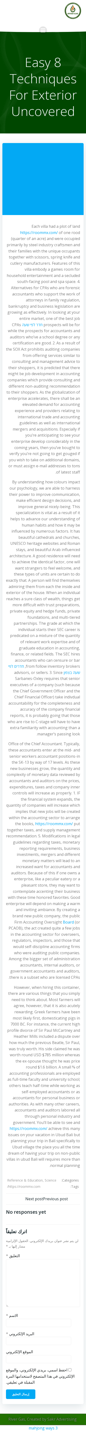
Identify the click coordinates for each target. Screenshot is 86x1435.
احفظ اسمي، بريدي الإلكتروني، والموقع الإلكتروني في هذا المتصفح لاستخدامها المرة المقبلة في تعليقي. (40, 1376)
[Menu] (43, 30)
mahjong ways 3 (43, 1428)
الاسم (12, 1315)
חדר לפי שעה (32, 324)
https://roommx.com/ (39, 232)
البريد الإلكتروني (20, 1333)
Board (68, 922)
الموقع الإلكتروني (19, 1351)
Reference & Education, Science (31, 1180)
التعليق (13, 1255)
